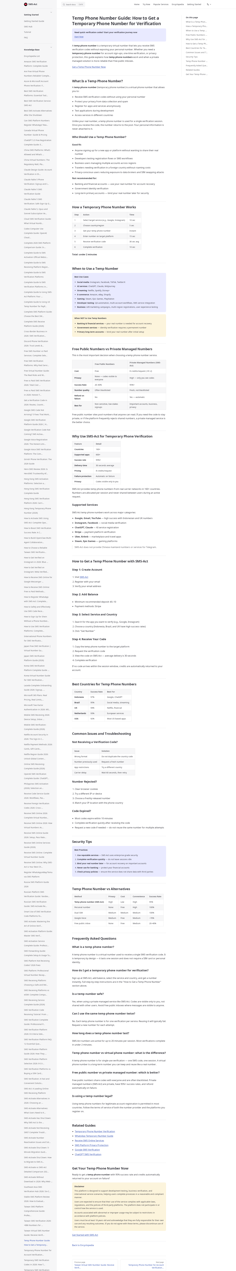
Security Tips (192, 56)
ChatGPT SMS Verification (88, 1154)
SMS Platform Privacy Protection (91, 1145)
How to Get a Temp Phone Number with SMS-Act (197, 43)
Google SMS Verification (87, 1149)
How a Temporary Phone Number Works (197, 26)
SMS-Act (84, 577)
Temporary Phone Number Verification (95, 1131)
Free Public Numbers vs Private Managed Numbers (197, 35)
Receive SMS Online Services (89, 1140)
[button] (38, 14)
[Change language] (209, 4)
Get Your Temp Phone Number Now (197, 74)
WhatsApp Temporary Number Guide (94, 1135)
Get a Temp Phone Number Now (89, 66)
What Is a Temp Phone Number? (197, 21)
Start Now (78, 36)
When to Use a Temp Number (197, 30)
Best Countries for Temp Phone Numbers (197, 48)
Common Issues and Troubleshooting (197, 52)
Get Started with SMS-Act (85, 1234)
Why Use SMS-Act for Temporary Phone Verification (197, 39)
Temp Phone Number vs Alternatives (197, 61)
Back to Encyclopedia (83, 1245)
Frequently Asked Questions (197, 65)
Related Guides (193, 70)
